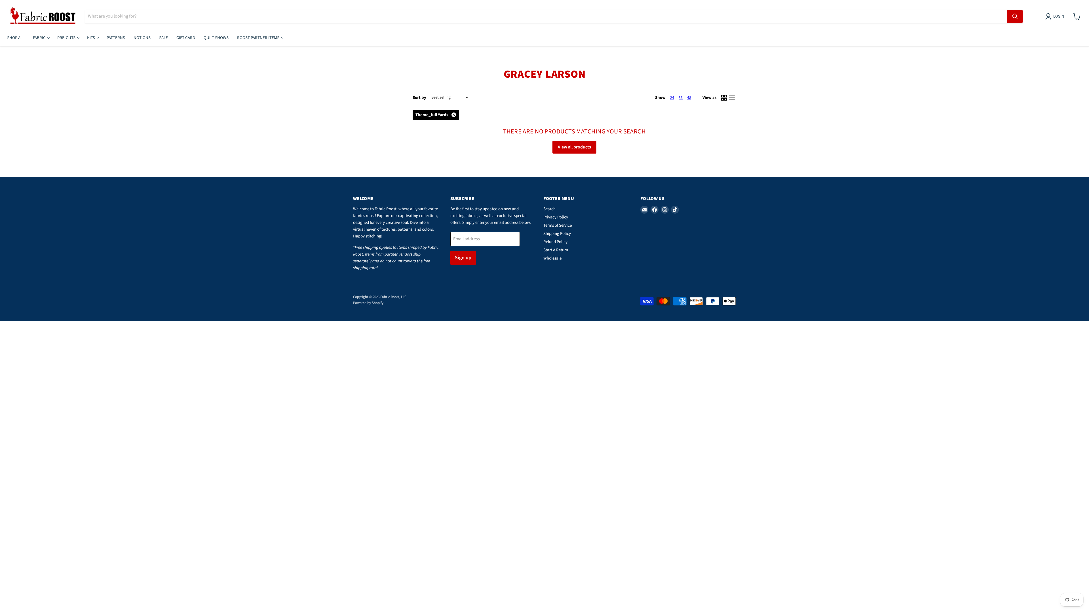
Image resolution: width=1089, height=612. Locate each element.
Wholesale (552, 258)
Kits (91, 38)
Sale (163, 38)
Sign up (463, 257)
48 (689, 98)
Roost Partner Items (258, 38)
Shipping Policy (557, 234)
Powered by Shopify (368, 302)
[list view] (732, 98)
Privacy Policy (555, 217)
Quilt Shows (216, 38)
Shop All (15, 38)
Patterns (116, 38)
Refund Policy (555, 242)
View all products (574, 147)
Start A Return (555, 250)
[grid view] (724, 98)
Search (549, 209)
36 (681, 98)
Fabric (40, 38)
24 (672, 98)
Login (1058, 16)
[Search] (1015, 16)
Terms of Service (557, 225)
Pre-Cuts (66, 38)
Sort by (419, 97)
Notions (142, 38)
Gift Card (185, 38)
